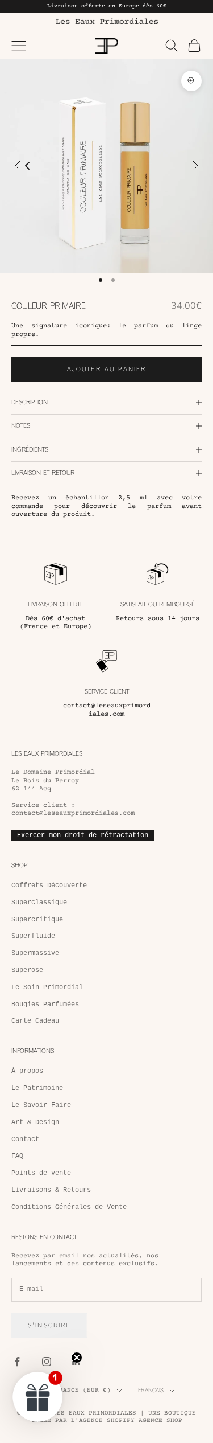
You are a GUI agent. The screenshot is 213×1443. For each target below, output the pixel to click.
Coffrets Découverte (49, 885)
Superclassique (39, 903)
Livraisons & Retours (51, 1190)
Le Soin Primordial (47, 987)
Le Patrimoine (37, 1088)
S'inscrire (49, 1325)
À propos (27, 1071)
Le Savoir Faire (41, 1105)
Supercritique (37, 920)
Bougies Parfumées (45, 1005)
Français (151, 1390)
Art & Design (35, 1122)
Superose (27, 970)
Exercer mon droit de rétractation (82, 835)
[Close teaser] (76, 1357)
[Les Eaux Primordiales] (106, 21)
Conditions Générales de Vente (69, 1207)
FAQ (17, 1156)
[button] (38, 1396)
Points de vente (41, 1173)
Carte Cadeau (35, 1021)
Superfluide (33, 936)
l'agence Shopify (103, 1420)
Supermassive (35, 953)
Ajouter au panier (107, 369)
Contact (25, 1139)
